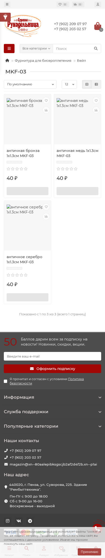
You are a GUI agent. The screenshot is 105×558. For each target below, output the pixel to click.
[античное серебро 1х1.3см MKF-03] (27, 226)
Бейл (81, 60)
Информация (19, 397)
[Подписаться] (27, 191)
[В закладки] (46, 100)
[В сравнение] (46, 110)
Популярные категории (31, 426)
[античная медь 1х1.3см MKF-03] (77, 120)
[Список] (96, 84)
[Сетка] (87, 84)
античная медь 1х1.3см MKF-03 (77, 153)
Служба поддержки (26, 411)
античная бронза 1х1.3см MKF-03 (23, 153)
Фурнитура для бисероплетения (43, 60)
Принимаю (89, 552)
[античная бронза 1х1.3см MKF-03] (27, 120)
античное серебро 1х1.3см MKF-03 (24, 259)
